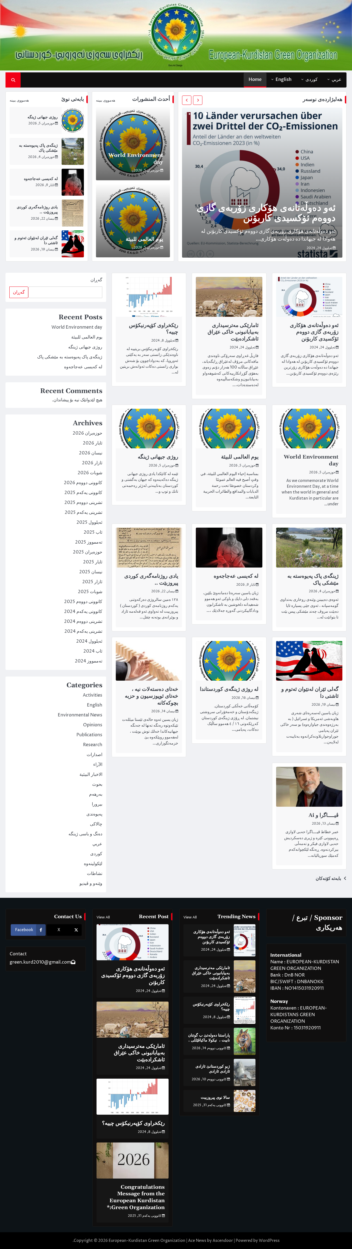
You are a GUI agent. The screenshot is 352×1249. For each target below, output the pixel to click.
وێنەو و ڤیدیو (90, 883)
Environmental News (80, 715)
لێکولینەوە (93, 864)
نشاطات (94, 874)
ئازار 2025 (92, 582)
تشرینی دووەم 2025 (83, 503)
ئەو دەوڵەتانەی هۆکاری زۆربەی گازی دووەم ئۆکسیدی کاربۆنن (266, 213)
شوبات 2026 (90, 473)
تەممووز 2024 (88, 661)
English (284, 80)
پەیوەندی (94, 814)
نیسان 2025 (90, 572)
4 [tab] (193, 114)
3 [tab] (197, 114)
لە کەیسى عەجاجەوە (41, 178)
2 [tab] (201, 114)
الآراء (97, 765)
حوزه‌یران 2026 (87, 433)
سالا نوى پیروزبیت (215, 1097)
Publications (89, 735)
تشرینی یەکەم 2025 (83, 512)
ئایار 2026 (92, 443)
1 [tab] (205, 114)
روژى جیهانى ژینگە (43, 117)
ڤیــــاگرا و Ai (324, 815)
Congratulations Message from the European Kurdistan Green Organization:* (136, 1197)
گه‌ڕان (96, 280)
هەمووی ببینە (105, 100)
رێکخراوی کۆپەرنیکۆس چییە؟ (133, 1123)
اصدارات (94, 755)
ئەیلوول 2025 (89, 522)
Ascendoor (223, 1240)
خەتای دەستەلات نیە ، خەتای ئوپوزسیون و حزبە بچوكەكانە (151, 696)
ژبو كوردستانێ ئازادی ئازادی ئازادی (213, 1069)
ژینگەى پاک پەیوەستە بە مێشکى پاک (313, 579)
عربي (337, 80)
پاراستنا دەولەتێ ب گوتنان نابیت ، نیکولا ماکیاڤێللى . (209, 1038)
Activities (92, 695)
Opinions (92, 725)
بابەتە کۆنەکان (328, 879)
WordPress (269, 1240)
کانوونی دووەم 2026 (83, 483)
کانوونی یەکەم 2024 (83, 612)
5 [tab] (189, 114)
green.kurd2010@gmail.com (40, 962)
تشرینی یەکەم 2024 (83, 631)
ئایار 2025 (92, 562)
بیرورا (97, 804)
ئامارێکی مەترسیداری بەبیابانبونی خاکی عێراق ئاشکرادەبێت (233, 332)
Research (92, 745)
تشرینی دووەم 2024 (83, 621)
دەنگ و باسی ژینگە (85, 834)
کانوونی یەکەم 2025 (83, 493)
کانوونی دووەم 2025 (83, 602)
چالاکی (96, 824)
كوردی (312, 80)
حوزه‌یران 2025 (87, 552)
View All (190, 917)
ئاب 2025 (93, 532)
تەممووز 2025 (88, 542)
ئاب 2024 (92, 651)
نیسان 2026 (90, 453)
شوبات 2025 (90, 592)
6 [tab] (185, 114)
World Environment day (76, 327)
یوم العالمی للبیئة (144, 239)
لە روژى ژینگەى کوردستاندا (229, 689)
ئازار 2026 (92, 463)
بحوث (97, 784)
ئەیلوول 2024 (89, 641)
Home (255, 80)
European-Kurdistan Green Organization (147, 1240)
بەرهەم (95, 794)
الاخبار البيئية (90, 774)
